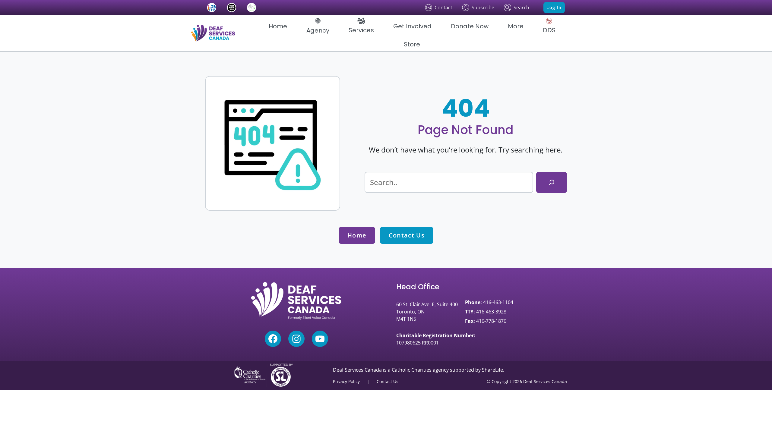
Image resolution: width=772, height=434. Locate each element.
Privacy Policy (346, 381)
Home (356, 235)
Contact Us (407, 235)
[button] (318, 26)
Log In (554, 7)
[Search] (551, 182)
